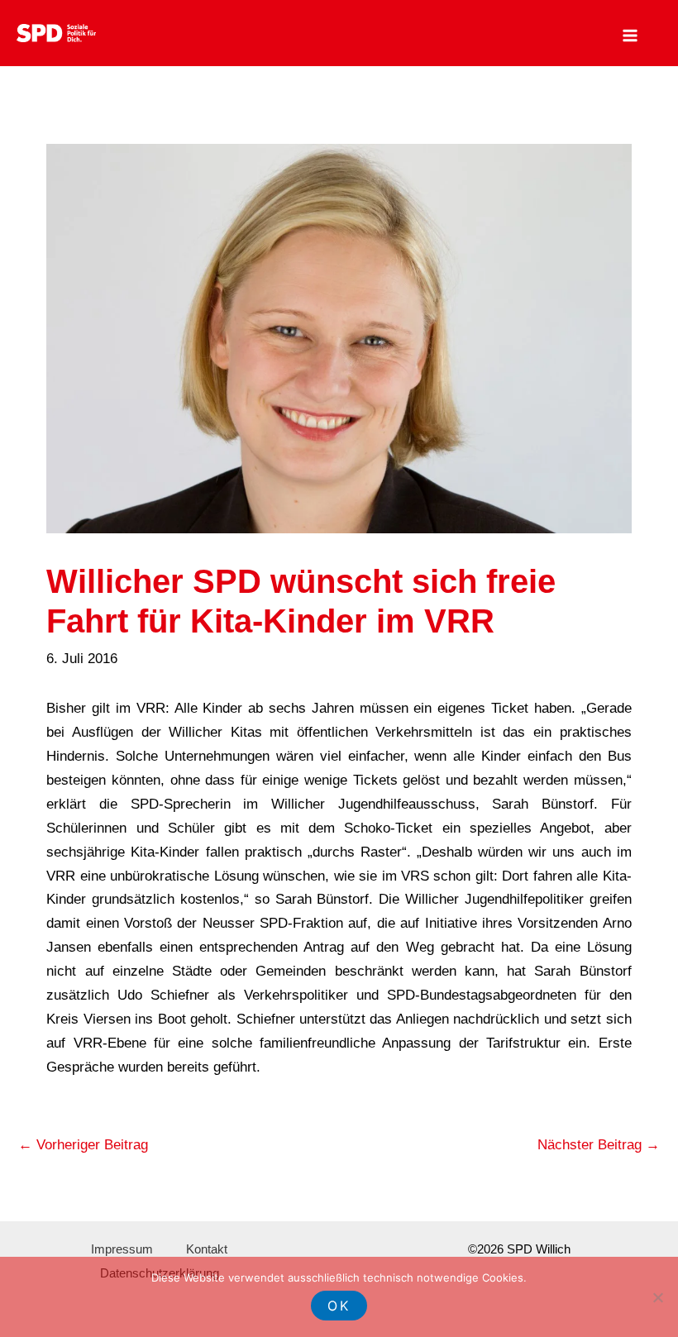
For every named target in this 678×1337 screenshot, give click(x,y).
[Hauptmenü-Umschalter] (631, 36)
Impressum (122, 1249)
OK (339, 1305)
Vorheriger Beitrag (83, 1145)
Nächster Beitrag (598, 1145)
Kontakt (206, 1249)
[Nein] (657, 1297)
